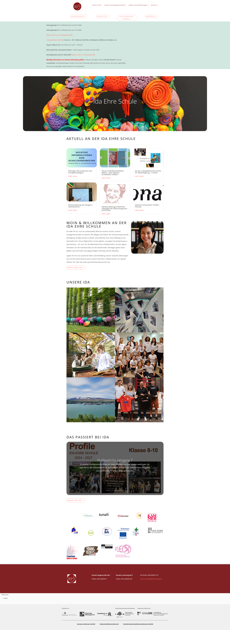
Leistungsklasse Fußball (126, 18)
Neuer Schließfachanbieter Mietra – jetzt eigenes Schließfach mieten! (113, 173)
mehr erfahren (127, 302)
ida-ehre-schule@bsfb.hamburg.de (151, 579)
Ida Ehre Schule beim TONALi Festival (147, 206)
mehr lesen (72, 176)
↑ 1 (2, 598)
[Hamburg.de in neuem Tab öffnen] (104, 614)
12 (123, 490)
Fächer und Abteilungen (138, 5)
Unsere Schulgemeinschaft (114, 5)
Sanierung (150, 16)
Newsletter (102, 16)
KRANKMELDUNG (77, 16)
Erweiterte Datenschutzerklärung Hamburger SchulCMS (138, 624)
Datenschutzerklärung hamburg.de (109, 624)
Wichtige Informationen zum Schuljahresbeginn (80, 172)
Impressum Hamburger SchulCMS (86, 624)
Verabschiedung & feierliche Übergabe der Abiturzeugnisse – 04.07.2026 (115, 209)
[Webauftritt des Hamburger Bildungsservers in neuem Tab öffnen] (87, 614)
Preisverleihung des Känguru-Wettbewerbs (80, 206)
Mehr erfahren (79, 302)
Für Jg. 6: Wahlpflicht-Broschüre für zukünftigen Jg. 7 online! (148, 172)
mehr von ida (74, 500)
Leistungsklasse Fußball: (54, 40)
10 (120, 490)
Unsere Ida (96, 5)
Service (154, 5)
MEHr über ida (75, 267)
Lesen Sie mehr (113, 478)
